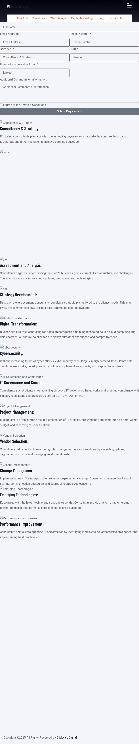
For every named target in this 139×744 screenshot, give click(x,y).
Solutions (39, 18)
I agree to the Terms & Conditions (24, 105)
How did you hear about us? (18, 64)
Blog (101, 18)
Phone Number (79, 34)
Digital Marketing (82, 18)
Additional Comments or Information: (23, 79)
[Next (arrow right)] (132, 372)
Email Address (9, 34)
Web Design (58, 18)
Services (6, 49)
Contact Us (115, 18)
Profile (74, 49)
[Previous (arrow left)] (6, 372)
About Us (22, 18)
